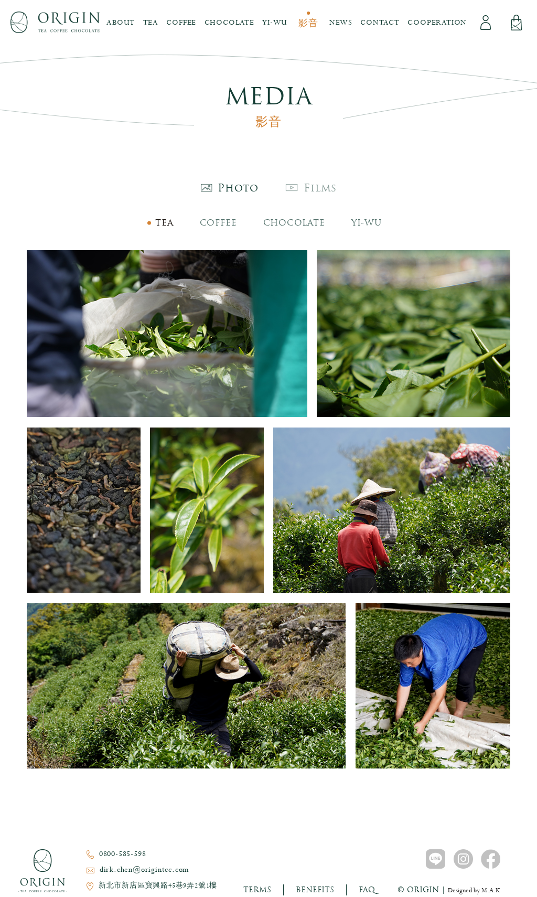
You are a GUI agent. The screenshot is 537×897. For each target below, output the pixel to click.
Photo (238, 188)
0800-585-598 (122, 854)
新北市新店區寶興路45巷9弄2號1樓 (158, 886)
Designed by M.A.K (474, 891)
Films (320, 188)
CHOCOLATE (294, 222)
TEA (164, 222)
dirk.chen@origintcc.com (144, 869)
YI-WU (366, 222)
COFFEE (218, 222)
